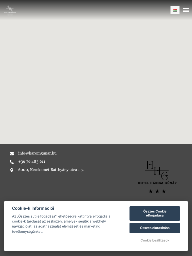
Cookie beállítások (154, 240)
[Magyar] (175, 10)
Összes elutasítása (155, 228)
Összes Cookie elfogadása (154, 213)
